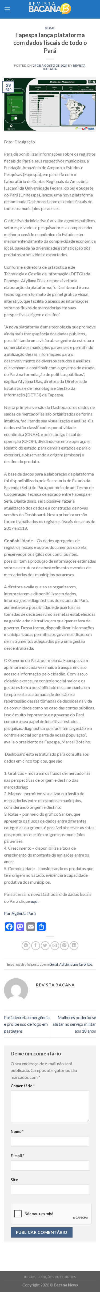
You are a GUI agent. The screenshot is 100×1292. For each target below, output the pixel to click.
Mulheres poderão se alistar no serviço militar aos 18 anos (74, 1024)
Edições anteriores (57, 1277)
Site (14, 1180)
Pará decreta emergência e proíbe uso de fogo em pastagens (27, 1024)
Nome (17, 1131)
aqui (34, 901)
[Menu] (7, 9)
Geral (50, 28)
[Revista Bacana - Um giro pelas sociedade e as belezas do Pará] (50, 9)
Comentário (23, 1086)
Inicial (30, 1277)
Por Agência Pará (20, 913)
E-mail (17, 1155)
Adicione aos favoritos (75, 964)
